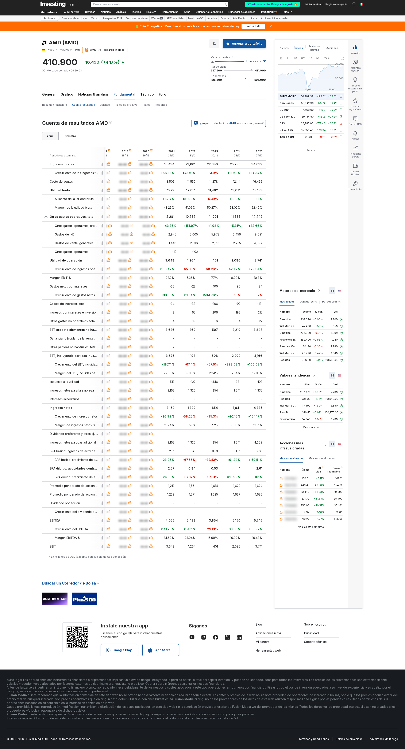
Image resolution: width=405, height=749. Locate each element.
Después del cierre (137, 18)
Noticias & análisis (93, 94)
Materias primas (314, 48)
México (95, 18)
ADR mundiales (175, 18)
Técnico (147, 94)
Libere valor (253, 61)
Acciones (49, 18)
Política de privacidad (349, 739)
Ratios (146, 104)
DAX (282, 123)
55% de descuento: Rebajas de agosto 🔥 (272, 4)
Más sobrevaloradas (322, 458)
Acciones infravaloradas (275, 18)
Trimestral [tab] (70, 136)
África (254, 18)
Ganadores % (308, 301)
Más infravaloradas (291, 458)
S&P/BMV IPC (288, 96)
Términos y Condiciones (313, 739)
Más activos (286, 301)
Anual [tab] (50, 136)
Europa (224, 18)
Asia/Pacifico (239, 18)
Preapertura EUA (112, 18)
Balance (105, 104)
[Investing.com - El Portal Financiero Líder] (57, 4)
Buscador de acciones (241, 12)
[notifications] (354, 4)
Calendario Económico (209, 12)
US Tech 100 (287, 116)
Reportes (161, 104)
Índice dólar (286, 136)
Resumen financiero (54, 104)
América (212, 18)
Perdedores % (331, 301)
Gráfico (67, 94)
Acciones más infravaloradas (291, 445)
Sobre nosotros (315, 624)
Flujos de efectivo (126, 104)
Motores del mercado (297, 291)
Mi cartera (263, 642)
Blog (259, 624)
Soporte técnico (315, 642)
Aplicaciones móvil (268, 633)
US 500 (284, 109)
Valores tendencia (294, 375)
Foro (162, 94)
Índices (298, 48)
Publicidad (311, 633)
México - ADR (196, 18)
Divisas (284, 48)
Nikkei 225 (286, 130)
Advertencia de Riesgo (384, 739)
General (48, 94)
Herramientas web (268, 650)
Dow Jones (286, 103)
